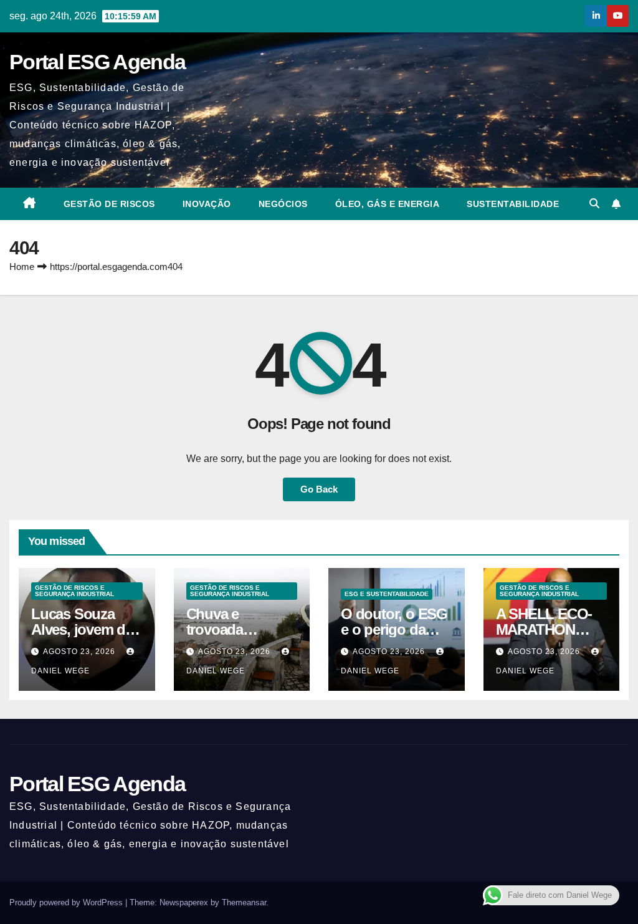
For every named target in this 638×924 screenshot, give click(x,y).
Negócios (283, 204)
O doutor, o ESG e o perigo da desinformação (394, 629)
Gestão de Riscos (109, 204)
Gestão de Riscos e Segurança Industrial (74, 590)
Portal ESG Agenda (97, 62)
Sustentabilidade (513, 204)
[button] (594, 203)
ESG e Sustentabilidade (387, 593)
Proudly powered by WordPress (67, 902)
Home (21, 266)
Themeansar (244, 902)
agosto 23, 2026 (80, 651)
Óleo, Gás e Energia (387, 204)
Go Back (319, 489)
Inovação (207, 204)
